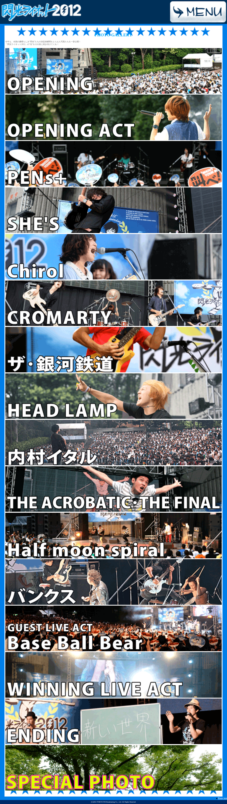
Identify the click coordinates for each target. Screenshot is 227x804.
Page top (222, 798)
